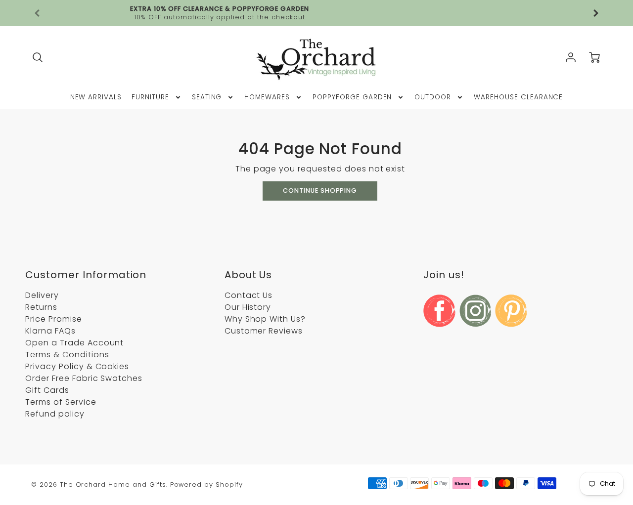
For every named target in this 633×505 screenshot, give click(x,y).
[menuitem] (96, 97)
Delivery (42, 295)
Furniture (150, 97)
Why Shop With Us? (265, 319)
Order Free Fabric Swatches (83, 378)
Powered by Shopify (206, 484)
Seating (207, 97)
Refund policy (54, 414)
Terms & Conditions (67, 354)
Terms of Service (60, 402)
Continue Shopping (320, 190)
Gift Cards (47, 390)
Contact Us (249, 295)
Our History (248, 307)
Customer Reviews (264, 331)
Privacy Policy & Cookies (77, 366)
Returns (41, 307)
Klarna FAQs (50, 331)
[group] (316, 13)
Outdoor (432, 97)
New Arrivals (96, 97)
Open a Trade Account (74, 342)
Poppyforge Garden (352, 97)
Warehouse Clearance (518, 97)
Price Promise (53, 319)
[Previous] (37, 13)
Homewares (267, 97)
